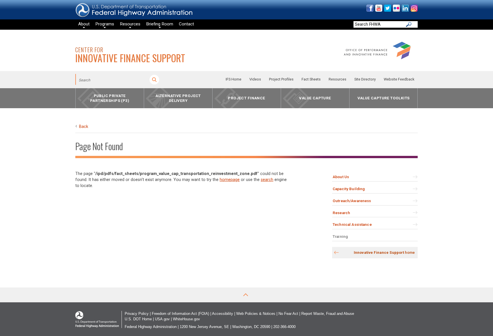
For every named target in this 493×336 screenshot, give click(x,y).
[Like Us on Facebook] (369, 10)
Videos (255, 79)
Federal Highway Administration (151, 327)
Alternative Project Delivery (178, 98)
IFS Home (233, 79)
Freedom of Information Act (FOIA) (180, 313)
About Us (341, 176)
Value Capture (315, 98)
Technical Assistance (352, 224)
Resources (337, 79)
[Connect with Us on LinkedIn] (405, 10)
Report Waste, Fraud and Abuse (327, 313)
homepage (230, 179)
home (384, 252)
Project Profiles (281, 79)
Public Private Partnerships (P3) (109, 98)
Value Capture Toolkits (383, 98)
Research (341, 212)
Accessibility (222, 313)
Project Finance (246, 98)
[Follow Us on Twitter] (387, 10)
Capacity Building (349, 188)
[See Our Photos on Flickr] (396, 10)
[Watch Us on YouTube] (378, 10)
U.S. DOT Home (138, 319)
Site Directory (365, 79)
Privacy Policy (137, 313)
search (267, 179)
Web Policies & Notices (255, 313)
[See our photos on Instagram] (414, 10)
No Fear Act (288, 313)
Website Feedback (399, 79)
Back (83, 126)
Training (340, 236)
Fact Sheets (311, 79)
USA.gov (162, 319)
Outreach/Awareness (352, 200)
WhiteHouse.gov (186, 319)
